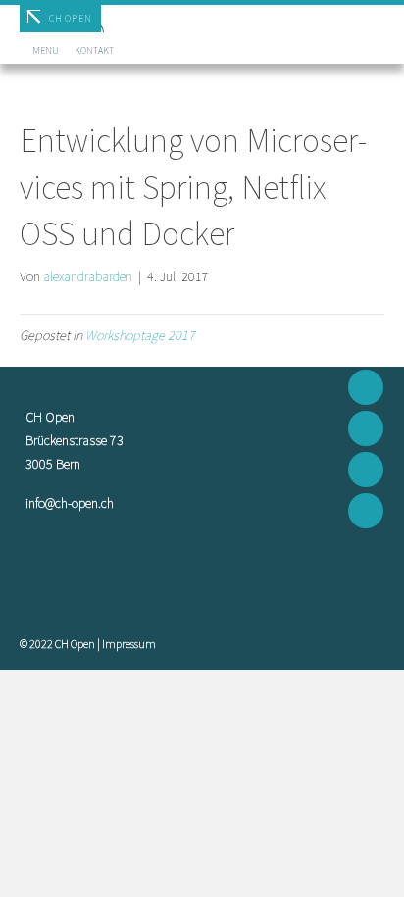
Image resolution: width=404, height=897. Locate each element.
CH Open (70, 18)
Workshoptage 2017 (140, 335)
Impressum (129, 643)
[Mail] (365, 387)
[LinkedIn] (365, 510)
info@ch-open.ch (69, 503)
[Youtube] (365, 469)
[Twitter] (365, 428)
